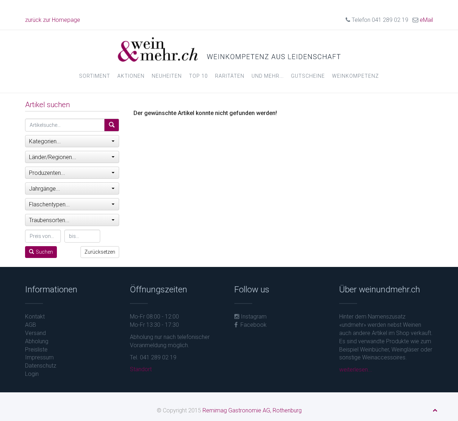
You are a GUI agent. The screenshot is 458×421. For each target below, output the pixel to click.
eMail (426, 19)
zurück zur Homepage (52, 19)
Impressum (39, 357)
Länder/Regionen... (52, 157)
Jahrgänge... (44, 188)
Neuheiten (167, 76)
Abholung (36, 341)
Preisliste (36, 349)
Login (32, 373)
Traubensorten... (49, 220)
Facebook (252, 324)
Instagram (253, 316)
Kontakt (35, 316)
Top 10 (198, 76)
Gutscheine (308, 76)
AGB (30, 324)
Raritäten (229, 76)
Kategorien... (45, 141)
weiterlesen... (355, 369)
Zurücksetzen (99, 252)
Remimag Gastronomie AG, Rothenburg (252, 410)
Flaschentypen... (49, 204)
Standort (141, 369)
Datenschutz (40, 365)
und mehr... (268, 76)
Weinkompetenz (355, 76)
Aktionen (131, 76)
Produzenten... (47, 172)
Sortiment (94, 76)
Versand (35, 333)
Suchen (44, 252)
